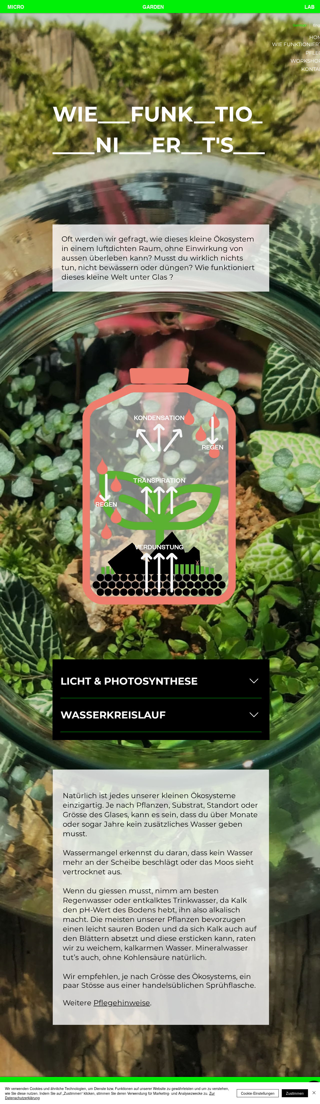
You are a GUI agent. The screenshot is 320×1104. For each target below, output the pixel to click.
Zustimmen (295, 1093)
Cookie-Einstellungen (257, 1093)
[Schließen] (314, 1093)
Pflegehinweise (122, 1002)
